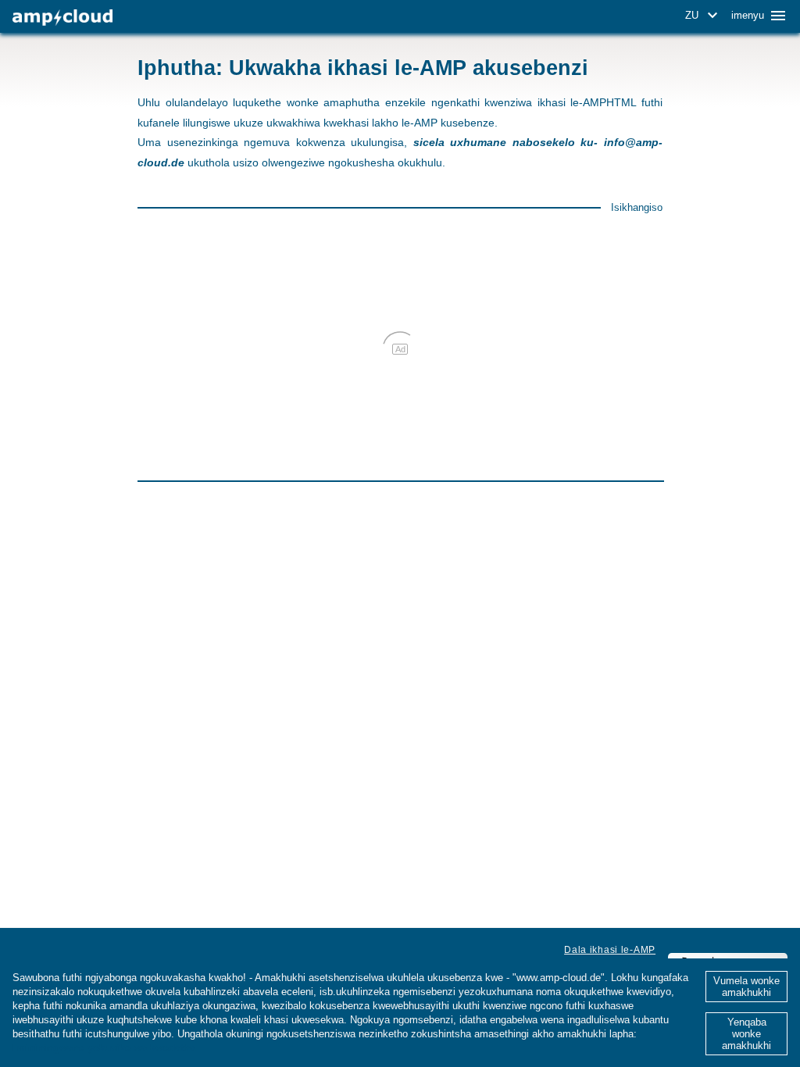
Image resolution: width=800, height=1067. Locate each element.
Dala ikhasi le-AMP (609, 949)
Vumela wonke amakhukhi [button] (746, 986)
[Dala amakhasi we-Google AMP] (62, 17)
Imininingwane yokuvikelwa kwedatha (103, 1048)
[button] (704, 15)
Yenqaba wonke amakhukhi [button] (746, 1033)
